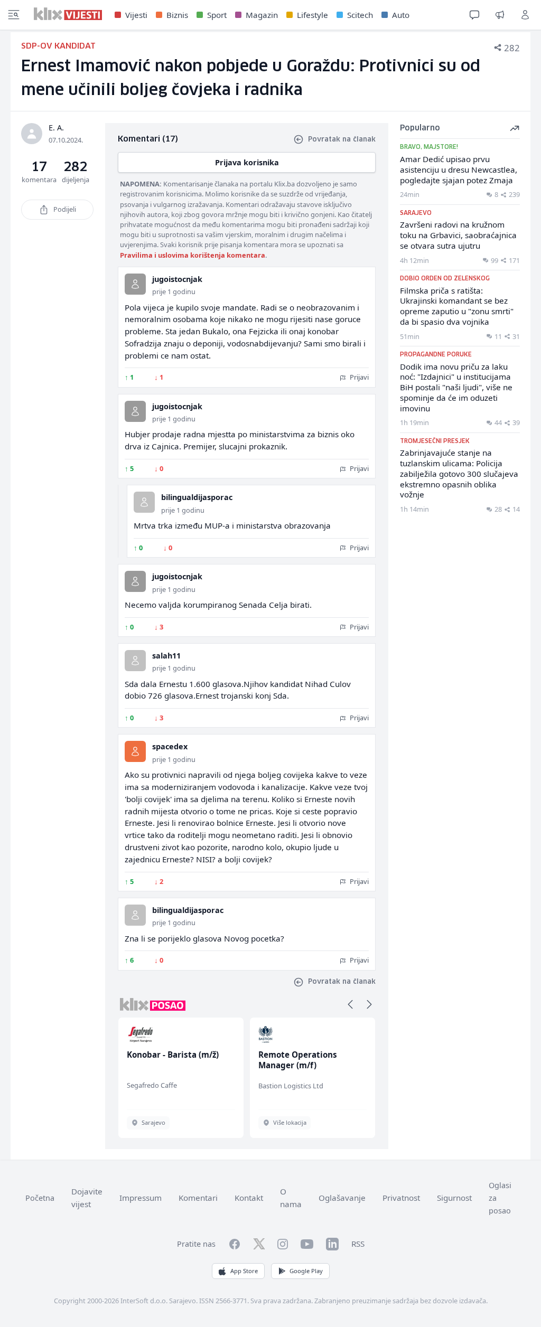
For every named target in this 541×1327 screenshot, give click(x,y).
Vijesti (136, 15)
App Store (244, 1271)
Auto (400, 15)
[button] (350, 1004)
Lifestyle (312, 15)
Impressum (140, 1197)
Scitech (360, 15)
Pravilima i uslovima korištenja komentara (192, 255)
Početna (39, 1198)
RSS (358, 1243)
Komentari (198, 1197)
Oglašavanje (342, 1197)
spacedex (170, 746)
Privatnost (401, 1197)
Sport (217, 15)
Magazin (262, 15)
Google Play (306, 1271)
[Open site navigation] (13, 14)
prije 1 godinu (173, 291)
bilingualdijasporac (196, 497)
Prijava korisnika (247, 162)
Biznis (177, 15)
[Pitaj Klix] (474, 14)
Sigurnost (454, 1197)
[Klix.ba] (68, 13)
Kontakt (249, 1197)
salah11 (166, 656)
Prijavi (358, 377)
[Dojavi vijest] (499, 14)
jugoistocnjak (177, 279)
